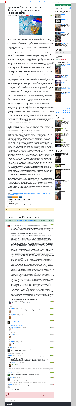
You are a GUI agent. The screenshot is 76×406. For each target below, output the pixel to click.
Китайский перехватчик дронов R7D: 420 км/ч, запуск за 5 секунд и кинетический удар (62, 166)
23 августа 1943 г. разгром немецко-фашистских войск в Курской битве (65, 141)
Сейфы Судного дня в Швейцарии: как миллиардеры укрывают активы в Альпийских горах (62, 45)
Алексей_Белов (11, 224)
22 (67, 112)
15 (67, 110)
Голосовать (58, 59)
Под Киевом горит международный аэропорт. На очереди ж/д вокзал (62, 77)
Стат (8, 400)
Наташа (12, 308)
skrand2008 (11, 384)
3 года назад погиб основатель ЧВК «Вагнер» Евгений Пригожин (65, 34)
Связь (17, 400)
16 (69, 110)
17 (56, 112)
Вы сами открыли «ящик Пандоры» (65, 81)
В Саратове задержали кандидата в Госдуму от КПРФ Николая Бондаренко (65, 15)
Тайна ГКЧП (67, 19)
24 (56, 113)
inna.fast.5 (11, 355)
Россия (19, 1)
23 (69, 112)
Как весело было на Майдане (65, 154)
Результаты (63, 59)
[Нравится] (50, 15)
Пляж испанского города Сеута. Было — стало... (65, 88)
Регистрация (55, 1)
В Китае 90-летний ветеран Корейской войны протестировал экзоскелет (65, 182)
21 (65, 112)
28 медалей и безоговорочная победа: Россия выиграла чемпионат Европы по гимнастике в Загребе (65, 135)
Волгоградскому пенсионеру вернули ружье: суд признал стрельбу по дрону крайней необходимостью (65, 123)
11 (58, 110)
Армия (31, 1)
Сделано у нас (25, 1)
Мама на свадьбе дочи (65, 93)
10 (56, 110)
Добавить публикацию (63, 5)
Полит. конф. (12, 400)
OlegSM (12, 334)
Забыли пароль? (62, 1)
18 (58, 112)
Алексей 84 (18, 15)
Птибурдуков (11, 377)
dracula (10, 347)
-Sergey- (10, 320)
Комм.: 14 (27, 15)
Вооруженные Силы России (17, 325)
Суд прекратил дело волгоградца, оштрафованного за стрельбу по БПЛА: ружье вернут (62, 130)
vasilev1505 (13, 314)
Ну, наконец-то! (67, 169)
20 (63, 112)
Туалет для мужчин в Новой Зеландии (65, 192)
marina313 (13, 301)
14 (65, 110)
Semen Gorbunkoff (14, 327)
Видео (36, 1)
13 (63, 110)
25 (58, 113)
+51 (52, 15)
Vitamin (10, 372)
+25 (52, 224)
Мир (15, 1)
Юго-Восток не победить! (16, 321)
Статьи (40, 1)
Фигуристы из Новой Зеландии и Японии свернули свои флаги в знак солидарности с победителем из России (62, 146)
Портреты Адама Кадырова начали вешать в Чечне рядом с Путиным (65, 26)
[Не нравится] (53, 15)
